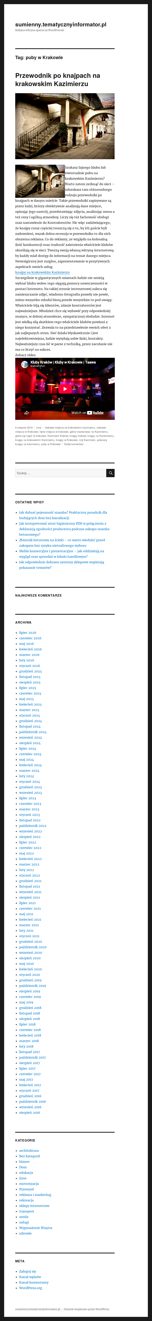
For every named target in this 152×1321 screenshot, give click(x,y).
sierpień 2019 (29, 991)
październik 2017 (32, 1057)
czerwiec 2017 (30, 1074)
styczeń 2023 (29, 815)
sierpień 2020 (30, 958)
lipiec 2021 (27, 903)
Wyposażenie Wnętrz (35, 1228)
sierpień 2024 (30, 743)
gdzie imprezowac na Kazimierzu (89, 431)
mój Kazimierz (87, 440)
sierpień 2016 (29, 1113)
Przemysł (26, 1189)
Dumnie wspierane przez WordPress (86, 1309)
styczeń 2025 (29, 715)
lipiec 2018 (27, 1024)
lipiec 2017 (27, 1068)
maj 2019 (26, 1002)
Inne (38, 427)
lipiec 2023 (27, 798)
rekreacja (26, 1200)
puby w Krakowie (51, 444)
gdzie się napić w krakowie (30, 436)
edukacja (26, 1173)
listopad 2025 (30, 677)
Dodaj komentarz (74, 444)
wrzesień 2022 (30, 831)
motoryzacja (29, 1184)
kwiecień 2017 (30, 1085)
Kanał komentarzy (33, 1282)
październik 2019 (32, 986)
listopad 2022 (30, 820)
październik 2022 (33, 826)
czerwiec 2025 (30, 693)
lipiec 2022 (27, 842)
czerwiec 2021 (30, 908)
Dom (23, 1167)
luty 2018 (26, 1046)
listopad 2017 (29, 1052)
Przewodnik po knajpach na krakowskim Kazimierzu (57, 79)
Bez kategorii (29, 1156)
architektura (29, 1151)
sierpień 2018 (29, 1019)
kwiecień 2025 (30, 704)
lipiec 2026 (27, 633)
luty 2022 (26, 870)
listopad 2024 (30, 726)
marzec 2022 (29, 864)
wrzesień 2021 (30, 892)
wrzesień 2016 (30, 1107)
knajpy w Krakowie (66, 440)
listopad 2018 (29, 1013)
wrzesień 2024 (30, 737)
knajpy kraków (78, 436)
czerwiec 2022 (30, 848)
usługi (24, 1222)
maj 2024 (26, 759)
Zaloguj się (27, 1271)
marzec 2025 (29, 710)
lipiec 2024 (27, 748)
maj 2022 (26, 853)
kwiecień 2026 (30, 649)
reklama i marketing (35, 1195)
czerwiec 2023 (30, 804)
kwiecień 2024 (30, 765)
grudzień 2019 (30, 980)
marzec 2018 (29, 1041)
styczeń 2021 (29, 936)
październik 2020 (33, 947)
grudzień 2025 (30, 671)
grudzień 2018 (30, 1008)
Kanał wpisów (30, 1277)
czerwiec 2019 (30, 997)
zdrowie (25, 1233)
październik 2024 (33, 732)
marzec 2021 (29, 925)
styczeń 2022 (29, 875)
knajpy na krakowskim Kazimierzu (42, 272)
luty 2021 (26, 930)
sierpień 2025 (30, 682)
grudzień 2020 (30, 942)
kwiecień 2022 (30, 859)
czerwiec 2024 (30, 754)
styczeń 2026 (29, 666)
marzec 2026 (29, 655)
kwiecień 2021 (30, 919)
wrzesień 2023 (30, 793)
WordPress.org (30, 1288)
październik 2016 (32, 1101)
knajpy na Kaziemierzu (100, 436)
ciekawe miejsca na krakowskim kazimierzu (70, 427)
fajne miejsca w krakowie (54, 431)
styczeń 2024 (29, 782)
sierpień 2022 (30, 837)
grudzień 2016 (30, 1096)
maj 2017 (26, 1079)
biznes (24, 1162)
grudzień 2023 (30, 787)
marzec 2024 (29, 771)
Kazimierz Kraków (58, 436)
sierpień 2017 (29, 1063)
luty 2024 (26, 776)
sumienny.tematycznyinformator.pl (60, 24)
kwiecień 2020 (30, 969)
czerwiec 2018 (30, 1030)
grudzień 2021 (30, 881)
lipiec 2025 (27, 688)
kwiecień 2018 (30, 1035)
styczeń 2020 (29, 975)
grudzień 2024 (30, 721)
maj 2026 (26, 644)
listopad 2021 (29, 886)
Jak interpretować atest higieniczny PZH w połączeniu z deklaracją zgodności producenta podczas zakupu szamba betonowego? (64, 529)
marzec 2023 (29, 809)
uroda (23, 1217)
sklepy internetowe (34, 1206)
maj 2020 (26, 964)
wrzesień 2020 (30, 953)
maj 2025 (26, 699)
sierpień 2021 (29, 897)
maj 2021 (26, 914)
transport (26, 1211)
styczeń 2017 (29, 1090)
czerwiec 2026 (30, 638)
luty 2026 (26, 660)
